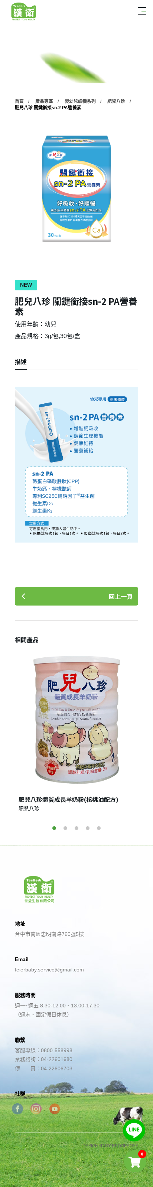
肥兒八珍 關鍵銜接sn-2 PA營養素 (48, 107)
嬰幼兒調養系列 (80, 101)
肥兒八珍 (116, 101)
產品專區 (44, 101)
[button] (54, 828)
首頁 (19, 101)
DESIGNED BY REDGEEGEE (110, 1145)
